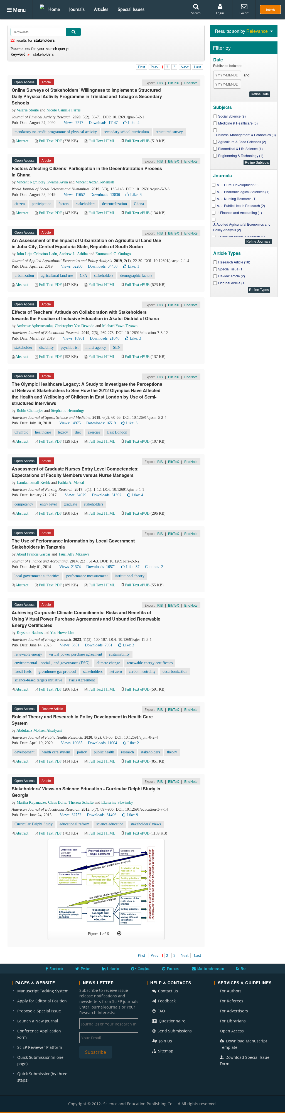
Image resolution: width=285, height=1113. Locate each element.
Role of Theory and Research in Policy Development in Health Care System (82, 719)
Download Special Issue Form (244, 1060)
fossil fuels (22, 671)
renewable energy (28, 654)
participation (41, 204)
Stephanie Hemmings (67, 411)
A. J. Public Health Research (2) (241, 205)
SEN (117, 347)
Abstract (21, 141)
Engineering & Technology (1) (240, 155)
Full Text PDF (50, 141)
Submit (270, 9)
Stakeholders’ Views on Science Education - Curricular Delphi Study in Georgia (86, 791)
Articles (101, 9)
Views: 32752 (70, 815)
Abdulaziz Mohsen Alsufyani (39, 730)
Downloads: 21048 (104, 338)
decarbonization (175, 671)
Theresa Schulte (81, 802)
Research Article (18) (234, 262)
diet (78, 432)
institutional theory (129, 576)
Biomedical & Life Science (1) (240, 148)
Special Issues (131, 9)
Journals (77, 9)
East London (117, 432)
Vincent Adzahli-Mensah (95, 182)
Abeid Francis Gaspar (33, 554)
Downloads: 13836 (105, 195)
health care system (55, 752)
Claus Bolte (57, 802)
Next (185, 67)
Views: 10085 (71, 743)
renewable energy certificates (150, 663)
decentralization (114, 204)
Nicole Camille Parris (63, 110)
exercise (94, 432)
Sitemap (165, 1051)
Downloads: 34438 (102, 266)
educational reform (74, 824)
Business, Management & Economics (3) (245, 134)
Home (54, 9)
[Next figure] (119, 933)
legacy (63, 432)
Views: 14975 (70, 423)
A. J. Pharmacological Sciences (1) (243, 191)
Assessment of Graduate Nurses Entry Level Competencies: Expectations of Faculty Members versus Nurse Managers (75, 471)
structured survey (169, 132)
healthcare (43, 432)
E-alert (244, 13)
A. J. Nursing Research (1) (237, 198)
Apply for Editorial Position (42, 1001)
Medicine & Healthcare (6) (238, 123)
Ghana (139, 204)
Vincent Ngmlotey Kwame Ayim (42, 182)
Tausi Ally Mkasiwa (73, 554)
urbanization (24, 275)
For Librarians (233, 1021)
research (127, 752)
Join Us (165, 1041)
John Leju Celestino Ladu (37, 254)
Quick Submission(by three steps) (42, 1077)
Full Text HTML (102, 141)
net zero (115, 671)
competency (23, 504)
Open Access (232, 1031)
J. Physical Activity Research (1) (241, 236)
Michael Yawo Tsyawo (119, 326)
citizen (19, 204)
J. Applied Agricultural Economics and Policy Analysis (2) (242, 227)
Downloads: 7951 (98, 645)
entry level (48, 504)
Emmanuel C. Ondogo (113, 254)
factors (63, 204)
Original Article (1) (231, 282)
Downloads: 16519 (101, 423)
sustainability (119, 654)
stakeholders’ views (146, 824)
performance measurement (87, 576)
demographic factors (136, 275)
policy (82, 752)
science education (110, 824)
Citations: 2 (154, 567)
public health (104, 752)
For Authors (231, 991)
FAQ (160, 1011)
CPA (83, 275)
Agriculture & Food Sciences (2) (242, 141)
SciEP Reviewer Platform (39, 1047)
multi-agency (95, 347)
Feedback (166, 1001)
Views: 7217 (73, 123)
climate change (108, 663)
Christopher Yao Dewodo (74, 326)
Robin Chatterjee (30, 411)
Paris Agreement (82, 680)
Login (220, 13)
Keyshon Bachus (30, 633)
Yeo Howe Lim (62, 633)
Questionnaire (171, 1021)
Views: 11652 (74, 195)
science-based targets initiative (38, 680)
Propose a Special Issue (39, 1011)
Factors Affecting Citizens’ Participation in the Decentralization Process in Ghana (87, 171)
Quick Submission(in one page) (40, 1060)
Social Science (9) (232, 116)
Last (197, 67)
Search (196, 13)
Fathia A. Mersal (71, 482)
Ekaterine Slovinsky (117, 802)
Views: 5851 (69, 645)
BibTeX (173, 82)
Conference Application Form (39, 1034)
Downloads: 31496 (101, 815)
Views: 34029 (75, 495)
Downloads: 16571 (101, 567)
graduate (70, 504)
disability (46, 347)
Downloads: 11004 (102, 743)
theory (172, 752)
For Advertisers (234, 1011)
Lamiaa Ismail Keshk (33, 482)
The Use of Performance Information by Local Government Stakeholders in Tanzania (73, 543)
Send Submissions (174, 1031)
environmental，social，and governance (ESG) (52, 663)
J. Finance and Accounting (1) (239, 212)
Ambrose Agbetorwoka (34, 326)
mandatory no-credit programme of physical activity (55, 132)
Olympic (21, 432)
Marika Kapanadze (31, 802)
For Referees (231, 1001)
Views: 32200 (71, 266)
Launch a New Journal (37, 1021)
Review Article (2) (231, 275)
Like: (133, 123)
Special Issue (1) (231, 269)
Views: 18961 (73, 338)
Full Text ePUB (137, 141)
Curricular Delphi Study (33, 824)
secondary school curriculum (126, 132)
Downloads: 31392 (106, 495)
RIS (160, 82)
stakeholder (23, 347)
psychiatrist (69, 347)
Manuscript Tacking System (42, 991)
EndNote (191, 82)
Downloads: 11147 (103, 123)
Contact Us (167, 991)
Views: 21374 (70, 567)
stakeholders (85, 204)
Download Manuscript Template (243, 1044)
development (24, 752)
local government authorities (36, 576)
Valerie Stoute (28, 110)
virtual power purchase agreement (75, 654)
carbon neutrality (142, 671)
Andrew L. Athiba (73, 254)
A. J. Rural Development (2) (238, 184)
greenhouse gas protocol (57, 671)
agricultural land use (57, 275)
